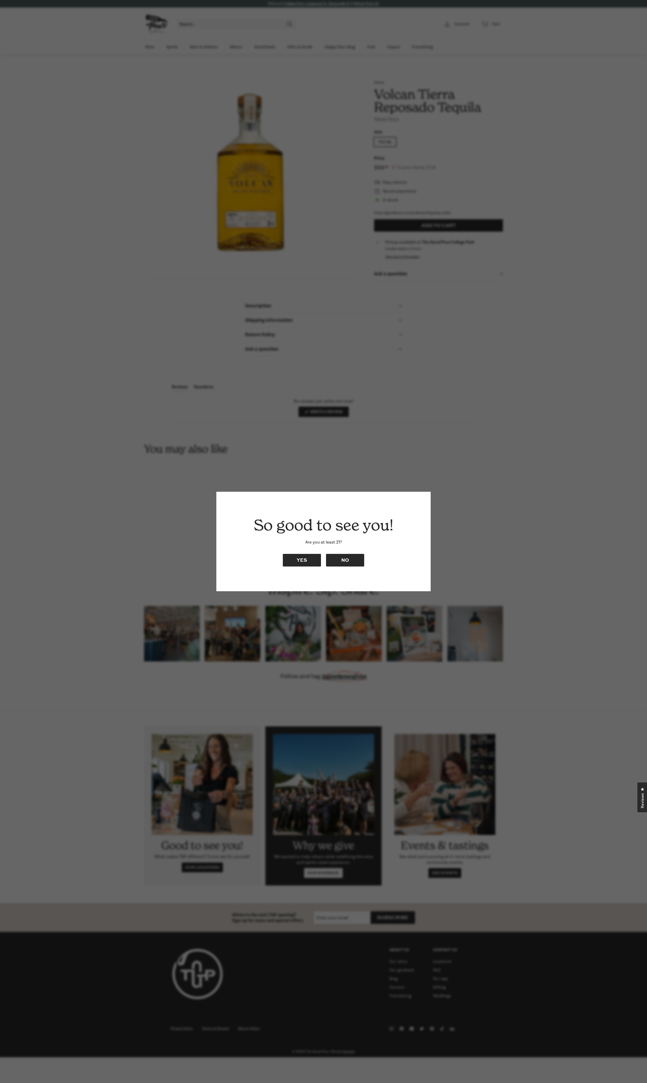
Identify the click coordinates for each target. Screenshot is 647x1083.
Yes (302, 559)
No (345, 559)
